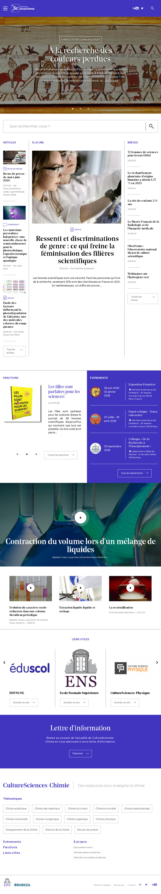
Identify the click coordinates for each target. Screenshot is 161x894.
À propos (80, 841)
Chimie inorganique (47, 819)
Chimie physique (106, 819)
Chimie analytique (16, 808)
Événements (12, 841)
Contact (132, 885)
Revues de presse (87, 830)
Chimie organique (77, 819)
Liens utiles (11, 852)
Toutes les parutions (58, 455)
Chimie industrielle (17, 819)
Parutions (10, 847)
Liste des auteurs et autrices (87, 852)
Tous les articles (10, 351)
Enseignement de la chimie (21, 830)
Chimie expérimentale (137, 808)
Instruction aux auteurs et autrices (90, 857)
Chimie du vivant (78, 808)
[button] (72, 108)
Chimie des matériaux (47, 808)
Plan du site (119, 885)
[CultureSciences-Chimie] (23, 8)
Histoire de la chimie (57, 830)
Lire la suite (111, 81)
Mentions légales (102, 885)
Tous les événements (132, 473)
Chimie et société (106, 808)
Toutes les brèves (136, 298)
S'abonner (77, 753)
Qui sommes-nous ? (83, 847)
